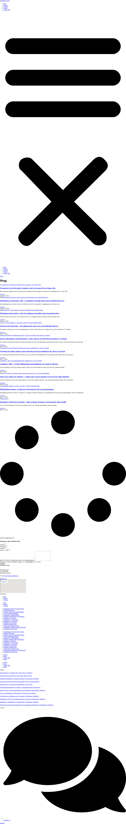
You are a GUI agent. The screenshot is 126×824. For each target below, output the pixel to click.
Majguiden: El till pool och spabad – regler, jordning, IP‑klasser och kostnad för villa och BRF (33, 402)
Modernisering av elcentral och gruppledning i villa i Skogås (16, 684)
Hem (4, 3)
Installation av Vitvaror (9, 618)
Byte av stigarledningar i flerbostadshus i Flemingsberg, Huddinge (18, 693)
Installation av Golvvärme (10, 621)
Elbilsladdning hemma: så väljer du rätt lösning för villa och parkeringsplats (27, 389)
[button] (63, 138)
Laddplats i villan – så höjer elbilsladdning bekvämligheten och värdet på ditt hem (29, 364)
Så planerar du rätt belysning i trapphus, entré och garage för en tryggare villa (27, 288)
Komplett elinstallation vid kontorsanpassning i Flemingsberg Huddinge (19, 678)
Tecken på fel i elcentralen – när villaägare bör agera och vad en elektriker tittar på (29, 326)
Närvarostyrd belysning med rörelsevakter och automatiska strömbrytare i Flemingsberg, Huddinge (26, 705)
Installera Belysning (8, 610)
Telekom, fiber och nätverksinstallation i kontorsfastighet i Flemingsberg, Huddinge (22, 690)
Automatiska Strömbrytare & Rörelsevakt (14, 627)
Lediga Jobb (6, 10)
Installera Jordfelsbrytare (10, 624)
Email (2, 548)
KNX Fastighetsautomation (10, 613)
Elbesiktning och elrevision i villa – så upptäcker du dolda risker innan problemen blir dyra (32, 301)
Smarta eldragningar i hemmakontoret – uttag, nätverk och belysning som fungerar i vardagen (33, 339)
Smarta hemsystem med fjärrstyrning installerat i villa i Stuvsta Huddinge (19, 681)
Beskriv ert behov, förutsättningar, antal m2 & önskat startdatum (17, 560)
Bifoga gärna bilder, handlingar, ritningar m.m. (12, 562)
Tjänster (5, 6)
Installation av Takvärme (10, 622)
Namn (2, 544)
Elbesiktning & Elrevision (10, 629)
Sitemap (2, 823)
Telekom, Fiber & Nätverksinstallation (13, 612)
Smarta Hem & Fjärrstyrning (11, 626)
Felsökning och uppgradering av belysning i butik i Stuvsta (16, 675)
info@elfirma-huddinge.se (11, 576)
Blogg (5, 656)
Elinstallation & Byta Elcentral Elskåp (13, 609)
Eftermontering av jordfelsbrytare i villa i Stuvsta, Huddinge (16, 673)
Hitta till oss (3, 578)
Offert (5, 659)
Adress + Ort (3, 550)
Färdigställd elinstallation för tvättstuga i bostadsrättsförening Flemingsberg (20, 687)
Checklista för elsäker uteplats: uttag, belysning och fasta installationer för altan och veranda (32, 351)
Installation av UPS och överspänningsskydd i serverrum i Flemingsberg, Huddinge (22, 699)
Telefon (2, 546)
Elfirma (5, 5)
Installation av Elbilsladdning (11, 615)
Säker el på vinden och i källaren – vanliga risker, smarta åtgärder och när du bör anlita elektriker (34, 377)
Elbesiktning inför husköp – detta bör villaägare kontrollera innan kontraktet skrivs (29, 313)
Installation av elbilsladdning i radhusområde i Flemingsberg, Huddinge (19, 702)
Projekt (5, 8)
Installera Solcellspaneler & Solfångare (13, 616)
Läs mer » (2, 294)
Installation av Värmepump (10, 619)
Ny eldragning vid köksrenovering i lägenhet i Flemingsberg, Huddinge (19, 696)
